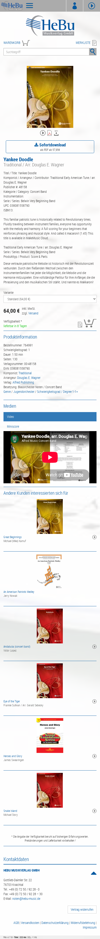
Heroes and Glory (12, 756)
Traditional (25, 373)
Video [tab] (10, 416)
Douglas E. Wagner (28, 377)
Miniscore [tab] (13, 426)
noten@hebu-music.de (26, 898)
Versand (33, 313)
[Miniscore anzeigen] (50, 133)
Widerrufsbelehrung (83, 922)
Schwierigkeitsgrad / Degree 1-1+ (57, 391)
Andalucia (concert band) (16, 646)
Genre (7, 391)
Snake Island (10, 811)
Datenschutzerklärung (55, 922)
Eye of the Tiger (11, 701)
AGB (16, 922)
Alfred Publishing (23, 382)
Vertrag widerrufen (82, 909)
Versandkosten (30, 922)
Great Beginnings (12, 537)
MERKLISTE (83, 42)
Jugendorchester (23, 391)
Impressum (90, 927)
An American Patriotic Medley (18, 592)
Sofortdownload (52, 145)
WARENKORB (11, 42)
